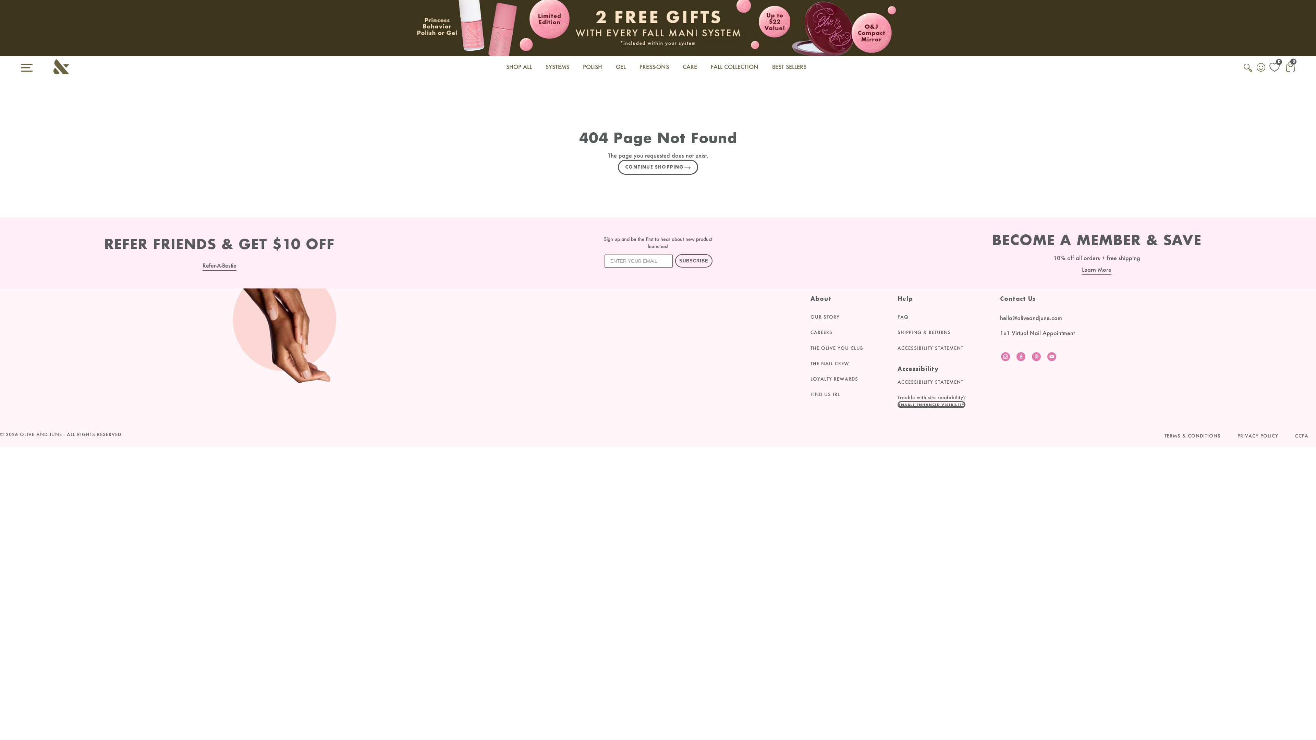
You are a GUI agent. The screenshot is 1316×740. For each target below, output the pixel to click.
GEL (621, 66)
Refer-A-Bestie (219, 265)
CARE (690, 66)
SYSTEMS (557, 66)
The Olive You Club (837, 348)
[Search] (1248, 71)
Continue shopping (654, 167)
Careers (821, 332)
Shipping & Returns (924, 332)
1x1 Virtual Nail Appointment (1037, 332)
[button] (931, 404)
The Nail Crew (830, 363)
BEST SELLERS (789, 66)
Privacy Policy (1258, 436)
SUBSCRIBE (693, 260)
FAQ (903, 317)
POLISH (592, 66)
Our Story (825, 317)
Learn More (1096, 269)
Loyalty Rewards (834, 379)
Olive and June (41, 434)
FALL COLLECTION (734, 66)
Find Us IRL (825, 394)
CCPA (1301, 436)
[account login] (1261, 68)
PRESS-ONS (654, 66)
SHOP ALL (519, 66)
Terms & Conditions (1193, 436)
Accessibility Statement (930, 348)
